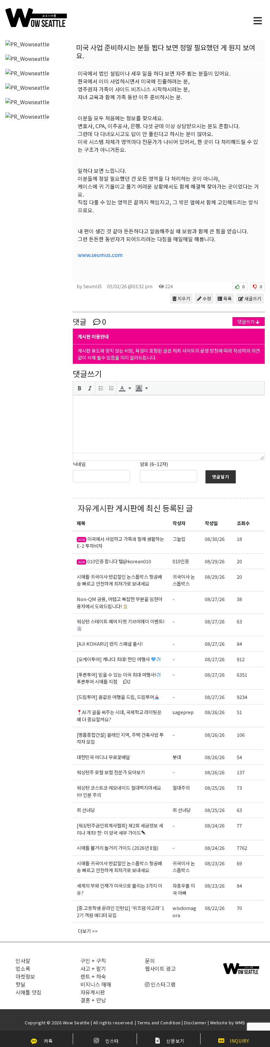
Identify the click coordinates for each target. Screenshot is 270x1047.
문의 (150, 961)
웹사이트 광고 (160, 968)
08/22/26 (215, 907)
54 (239, 757)
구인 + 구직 (93, 961)
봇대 (177, 757)
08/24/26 (215, 825)
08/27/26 (215, 598)
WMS (240, 1022)
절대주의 (181, 787)
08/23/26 (215, 863)
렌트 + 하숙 (93, 976)
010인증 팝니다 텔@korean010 (114, 561)
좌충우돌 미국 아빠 (184, 889)
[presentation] (79, 388)
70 (239, 907)
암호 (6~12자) (154, 463)
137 (241, 772)
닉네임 (79, 463)
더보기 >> (88, 930)
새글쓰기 (252, 298)
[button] (79, 388)
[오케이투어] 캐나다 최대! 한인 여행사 (114, 659)
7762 (242, 847)
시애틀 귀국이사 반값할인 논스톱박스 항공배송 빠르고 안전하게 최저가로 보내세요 (119, 580)
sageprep (183, 712)
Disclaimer (195, 1022)
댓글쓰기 (246, 321)
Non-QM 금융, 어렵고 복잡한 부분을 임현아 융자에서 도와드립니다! (119, 602)
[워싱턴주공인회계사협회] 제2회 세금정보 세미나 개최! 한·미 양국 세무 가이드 (120, 829)
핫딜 (20, 984)
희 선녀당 (86, 809)
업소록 (22, 968)
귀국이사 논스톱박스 (184, 580)
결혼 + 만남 (93, 1000)
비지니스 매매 (95, 984)
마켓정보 (25, 976)
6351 (242, 674)
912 (241, 659)
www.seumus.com (100, 255)
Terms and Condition (159, 1022)
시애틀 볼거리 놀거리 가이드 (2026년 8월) (117, 847)
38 (239, 598)
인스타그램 (162, 984)
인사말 (22, 961)
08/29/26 (215, 561)
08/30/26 (215, 538)
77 (239, 825)
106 (241, 734)
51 (239, 712)
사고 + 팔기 (93, 968)
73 (239, 787)
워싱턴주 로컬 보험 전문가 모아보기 (111, 772)
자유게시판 (96, 508)
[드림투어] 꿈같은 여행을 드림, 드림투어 (115, 696)
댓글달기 (220, 477)
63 (239, 621)
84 (239, 643)
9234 (242, 696)
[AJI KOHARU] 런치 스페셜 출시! (110, 643)
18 (239, 538)
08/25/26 (215, 787)
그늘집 (179, 538)
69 (239, 863)
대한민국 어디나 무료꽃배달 (103, 757)
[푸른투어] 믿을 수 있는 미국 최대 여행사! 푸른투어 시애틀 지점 (116, 678)
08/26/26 (215, 712)
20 (239, 561)
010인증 (181, 561)
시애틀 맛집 (28, 992)
